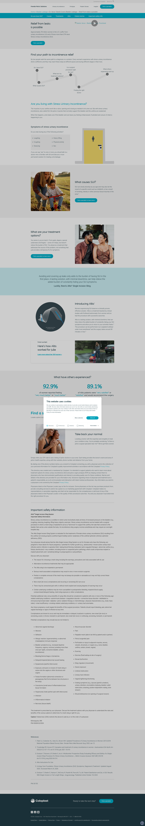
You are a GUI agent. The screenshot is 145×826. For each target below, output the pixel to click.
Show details (93, 425)
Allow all (92, 418)
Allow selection (79, 418)
